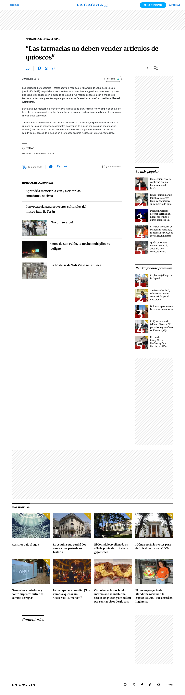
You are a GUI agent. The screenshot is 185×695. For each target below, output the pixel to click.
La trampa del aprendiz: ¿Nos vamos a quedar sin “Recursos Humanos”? (71, 594)
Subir (171, 685)
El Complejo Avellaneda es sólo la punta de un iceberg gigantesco (111, 548)
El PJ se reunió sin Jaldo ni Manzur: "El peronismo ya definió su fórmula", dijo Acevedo (161, 327)
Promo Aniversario (153, 5)
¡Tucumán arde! (61, 222)
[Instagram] (125, 685)
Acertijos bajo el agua (25, 544)
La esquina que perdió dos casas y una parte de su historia (69, 548)
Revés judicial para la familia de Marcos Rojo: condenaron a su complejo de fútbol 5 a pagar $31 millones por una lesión (161, 204)
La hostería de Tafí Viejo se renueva (75, 265)
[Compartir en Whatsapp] (46, 69)
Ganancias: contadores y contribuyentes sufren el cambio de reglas (27, 594)
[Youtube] (158, 685)
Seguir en (111, 79)
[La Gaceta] (92, 5)
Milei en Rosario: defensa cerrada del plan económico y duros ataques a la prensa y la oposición (161, 216)
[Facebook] (142, 685)
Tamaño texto (35, 167)
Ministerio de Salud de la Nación (38, 153)
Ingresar (175, 5)
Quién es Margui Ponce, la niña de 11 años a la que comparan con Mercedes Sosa (160, 248)
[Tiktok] (150, 685)
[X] (134, 685)
